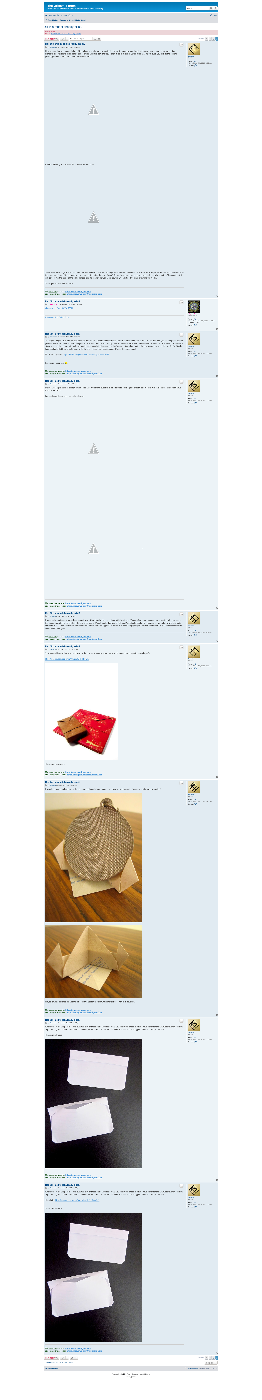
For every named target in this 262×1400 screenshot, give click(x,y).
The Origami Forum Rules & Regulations (66, 34)
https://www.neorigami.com (78, 291)
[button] (206, 39)
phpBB (123, 1374)
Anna (67, 317)
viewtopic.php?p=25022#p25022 (59, 308)
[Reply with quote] (181, 44)
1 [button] (210, 38)
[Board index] (49, 2)
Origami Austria (50, 317)
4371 (194, 319)
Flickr (61, 317)
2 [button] (213, 38)
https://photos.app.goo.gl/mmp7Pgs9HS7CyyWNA (77, 1200)
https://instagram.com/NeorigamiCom (84, 294)
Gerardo (191, 56)
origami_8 (191, 314)
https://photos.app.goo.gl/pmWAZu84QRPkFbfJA (67, 659)
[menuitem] (62, 15)
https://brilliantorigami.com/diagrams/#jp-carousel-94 (86, 354)
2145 (194, 61)
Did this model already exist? (63, 26)
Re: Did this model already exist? (65, 43)
